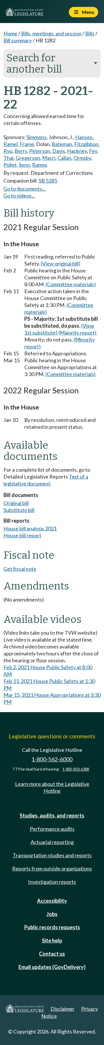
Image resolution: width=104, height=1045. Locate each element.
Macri (48, 158)
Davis (58, 151)
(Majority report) (77, 332)
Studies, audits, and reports (52, 815)
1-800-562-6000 (52, 759)
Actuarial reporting (52, 842)
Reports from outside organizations (52, 868)
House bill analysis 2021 (30, 528)
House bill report (22, 535)
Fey (93, 151)
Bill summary (17, 40)
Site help (52, 940)
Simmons (37, 137)
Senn (24, 165)
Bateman (62, 144)
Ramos (39, 165)
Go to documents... (24, 188)
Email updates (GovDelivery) (52, 967)
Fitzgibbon (86, 144)
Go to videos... (19, 195)
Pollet (10, 165)
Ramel (10, 144)
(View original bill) (60, 263)
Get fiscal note (19, 569)
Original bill (16, 503)
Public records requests (52, 927)
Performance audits (52, 829)
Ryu (7, 151)
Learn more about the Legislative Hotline (52, 787)
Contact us (52, 954)
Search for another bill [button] (52, 63)
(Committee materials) (71, 284)
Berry (20, 151)
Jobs (52, 914)
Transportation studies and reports (52, 855)
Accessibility (52, 901)
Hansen (84, 137)
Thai (8, 158)
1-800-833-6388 (75, 769)
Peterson (39, 151)
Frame (27, 144)
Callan (64, 158)
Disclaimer (63, 1009)
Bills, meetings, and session (51, 33)
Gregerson (28, 158)
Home (10, 33)
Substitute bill (18, 510)
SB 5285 (48, 180)
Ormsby (82, 158)
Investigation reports (52, 882)
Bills (89, 33)
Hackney (77, 151)
